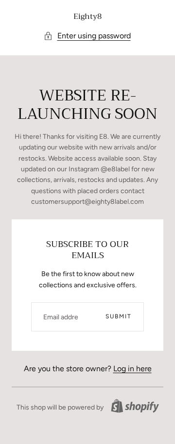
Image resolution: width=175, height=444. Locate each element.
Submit (118, 316)
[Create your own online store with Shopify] (135, 406)
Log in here (132, 368)
